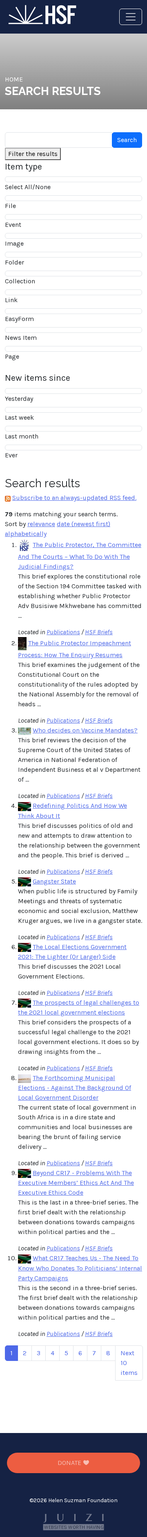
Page (12, 356)
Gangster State (54, 881)
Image (14, 243)
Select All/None (28, 187)
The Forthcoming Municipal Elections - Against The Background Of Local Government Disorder (74, 1087)
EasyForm (19, 319)
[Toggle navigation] (130, 17)
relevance (41, 524)
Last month (21, 436)
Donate (70, 1463)
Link (11, 300)
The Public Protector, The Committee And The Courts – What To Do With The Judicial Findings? (79, 555)
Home (14, 79)
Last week (19, 417)
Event (13, 224)
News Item (21, 337)
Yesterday (19, 398)
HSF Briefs (99, 632)
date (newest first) (83, 524)
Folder (14, 262)
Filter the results (33, 154)
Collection (20, 281)
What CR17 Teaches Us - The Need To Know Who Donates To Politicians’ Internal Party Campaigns (80, 1268)
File (10, 206)
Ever (11, 455)
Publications (63, 632)
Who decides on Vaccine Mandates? (85, 730)
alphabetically (26, 534)
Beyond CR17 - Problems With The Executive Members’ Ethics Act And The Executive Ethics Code (76, 1182)
